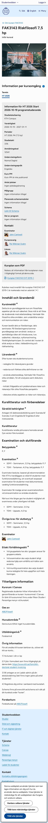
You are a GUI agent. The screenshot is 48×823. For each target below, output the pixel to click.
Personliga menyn (9, 760)
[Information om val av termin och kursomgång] (43, 86)
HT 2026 (6, 96)
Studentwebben (9, 2)
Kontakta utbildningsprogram (14, 776)
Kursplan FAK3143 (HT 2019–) (20, 278)
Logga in (42, 2)
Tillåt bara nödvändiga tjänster (21, 809)
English (33, 11)
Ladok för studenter (10, 765)
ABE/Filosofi (7, 611)
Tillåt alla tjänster (15, 816)
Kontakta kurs (8, 781)
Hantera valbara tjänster (18, 803)
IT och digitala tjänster (11, 729)
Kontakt (5, 734)
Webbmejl (6, 755)
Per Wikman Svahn (17, 244)
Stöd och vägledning (11, 724)
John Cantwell (15, 234)
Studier (5, 719)
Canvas (5, 750)
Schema (5, 745)
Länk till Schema (11, 211)
